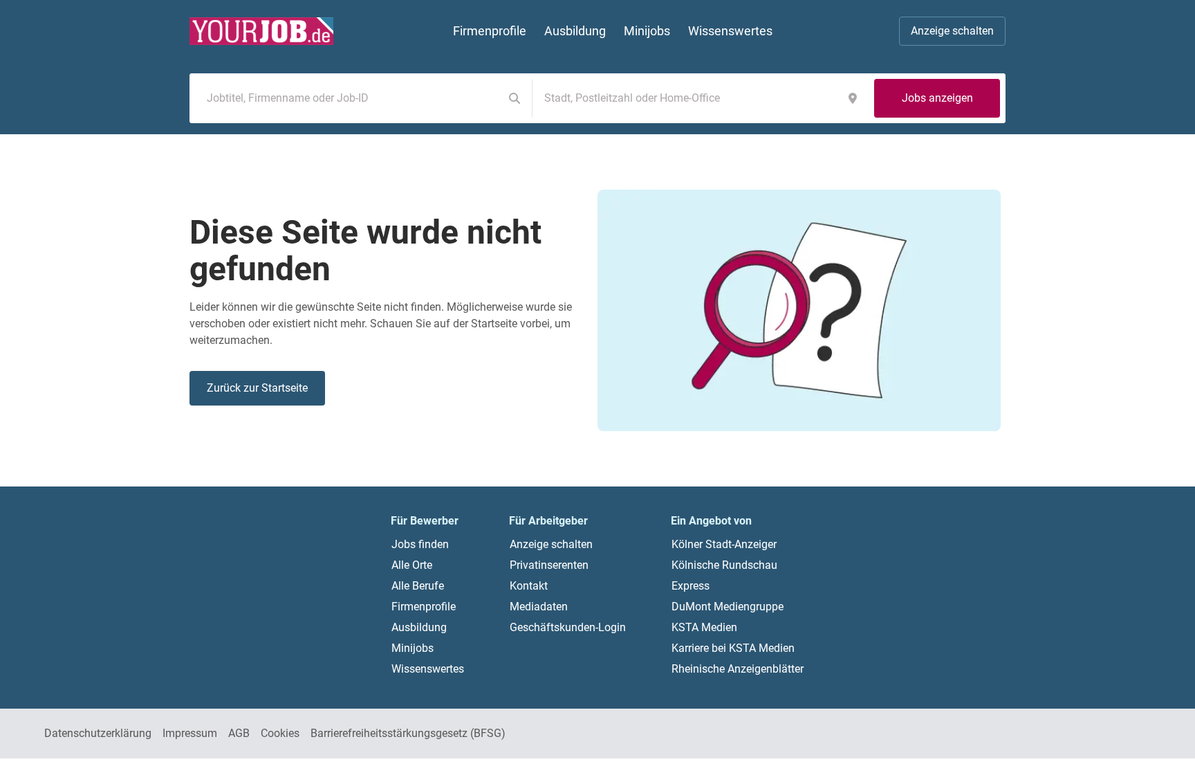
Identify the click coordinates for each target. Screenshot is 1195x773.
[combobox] (349, 98)
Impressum (190, 733)
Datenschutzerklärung (97, 733)
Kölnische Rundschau (724, 565)
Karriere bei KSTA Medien (733, 648)
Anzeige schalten (952, 30)
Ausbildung (419, 627)
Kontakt (529, 585)
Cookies (280, 733)
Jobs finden (420, 544)
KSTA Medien (704, 627)
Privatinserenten (549, 565)
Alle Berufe (417, 585)
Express (690, 585)
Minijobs (412, 648)
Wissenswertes (427, 668)
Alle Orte (411, 565)
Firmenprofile (423, 606)
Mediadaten (539, 606)
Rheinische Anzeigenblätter (737, 668)
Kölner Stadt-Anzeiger (724, 544)
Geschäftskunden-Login (568, 627)
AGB (239, 733)
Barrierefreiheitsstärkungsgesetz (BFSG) (408, 733)
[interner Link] (261, 31)
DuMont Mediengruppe (727, 606)
